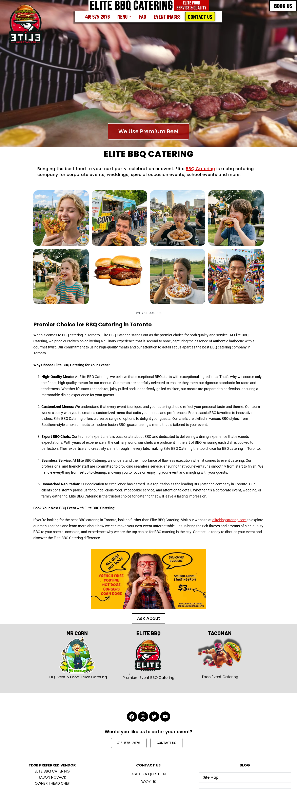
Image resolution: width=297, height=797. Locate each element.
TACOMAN (220, 633)
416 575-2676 (97, 16)
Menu (122, 16)
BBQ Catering (200, 168)
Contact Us (200, 16)
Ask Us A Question (148, 774)
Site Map (210, 777)
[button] (124, 16)
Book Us (148, 781)
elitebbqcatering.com (229, 520)
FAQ (142, 16)
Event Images (167, 16)
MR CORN (77, 633)
